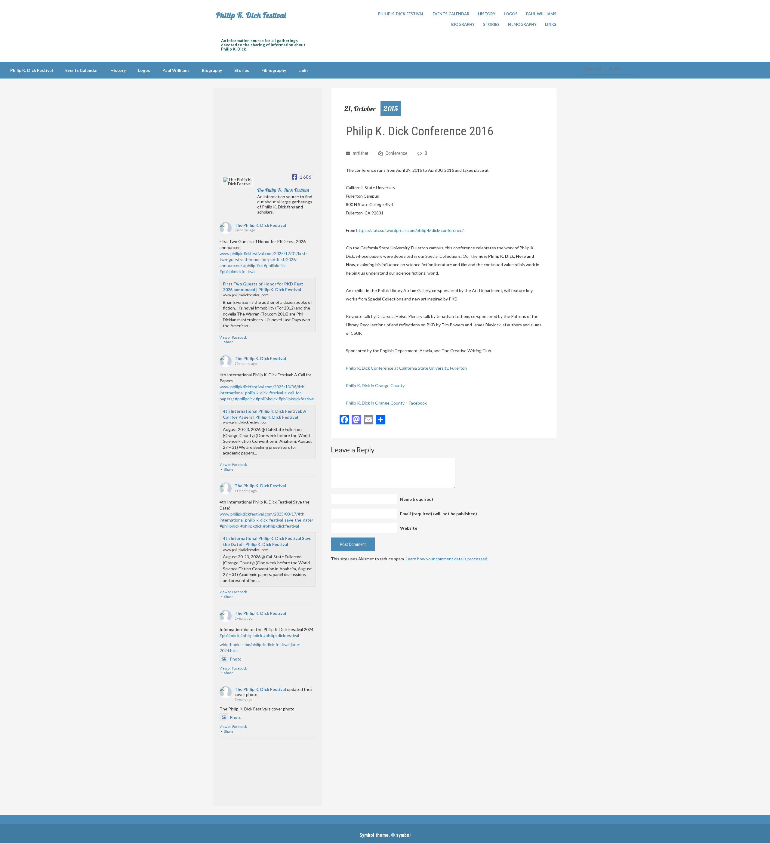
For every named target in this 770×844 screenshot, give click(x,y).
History (486, 13)
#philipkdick (275, 265)
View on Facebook (233, 337)
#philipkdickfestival (237, 271)
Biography (463, 24)
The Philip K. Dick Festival (260, 225)
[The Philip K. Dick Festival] (238, 181)
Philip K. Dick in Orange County (375, 385)
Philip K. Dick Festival (251, 15)
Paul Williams (541, 13)
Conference (397, 153)
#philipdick (253, 265)
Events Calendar (451, 13)
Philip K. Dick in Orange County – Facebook (386, 402)
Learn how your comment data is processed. (447, 558)
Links (550, 24)
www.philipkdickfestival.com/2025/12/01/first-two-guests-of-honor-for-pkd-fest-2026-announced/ (263, 259)
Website (408, 528)
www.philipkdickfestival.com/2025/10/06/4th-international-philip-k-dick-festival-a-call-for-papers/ (263, 392)
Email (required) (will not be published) (438, 513)
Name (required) (416, 499)
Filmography (522, 24)
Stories (491, 24)
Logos (511, 13)
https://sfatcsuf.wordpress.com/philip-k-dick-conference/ (410, 230)
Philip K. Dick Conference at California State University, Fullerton (406, 368)
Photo (236, 658)
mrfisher (360, 153)
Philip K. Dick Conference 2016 (419, 131)
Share (228, 342)
